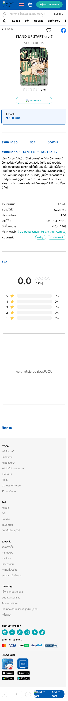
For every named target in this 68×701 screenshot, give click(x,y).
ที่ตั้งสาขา (6, 615)
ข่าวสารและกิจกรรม (11, 485)
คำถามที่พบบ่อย (9, 570)
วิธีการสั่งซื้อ (8, 547)
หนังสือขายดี (8, 451)
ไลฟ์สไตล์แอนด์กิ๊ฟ (11, 530)
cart (30, 4)
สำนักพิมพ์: (9, 232)
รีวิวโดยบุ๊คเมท (9, 491)
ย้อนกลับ (9, 29)
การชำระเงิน (7, 553)
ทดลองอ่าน (36, 100)
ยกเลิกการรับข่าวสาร (12, 575)
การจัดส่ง (6, 558)
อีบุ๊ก (27, 21)
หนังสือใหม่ (7, 457)
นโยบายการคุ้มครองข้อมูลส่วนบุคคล (19, 609)
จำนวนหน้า (8, 204)
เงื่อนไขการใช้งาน (10, 603)
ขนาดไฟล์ (7, 209)
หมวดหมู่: (8, 237)
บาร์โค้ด (6, 221)
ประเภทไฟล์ (9, 215)
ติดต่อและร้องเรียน (11, 597)
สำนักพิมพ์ (7, 474)
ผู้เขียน (5, 480)
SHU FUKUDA (34, 43)
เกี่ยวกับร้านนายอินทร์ (12, 592)
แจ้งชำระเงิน (8, 564)
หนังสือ (16, 21)
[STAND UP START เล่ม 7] (56, 30)
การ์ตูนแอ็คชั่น (57, 237)
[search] (5, 14)
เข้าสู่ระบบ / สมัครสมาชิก (49, 4)
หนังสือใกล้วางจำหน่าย (13, 468)
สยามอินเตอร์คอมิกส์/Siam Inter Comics (42, 232)
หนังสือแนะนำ (8, 463)
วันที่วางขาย (9, 226)
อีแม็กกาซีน (54, 21)
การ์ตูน (40, 237)
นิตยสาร (38, 21)
